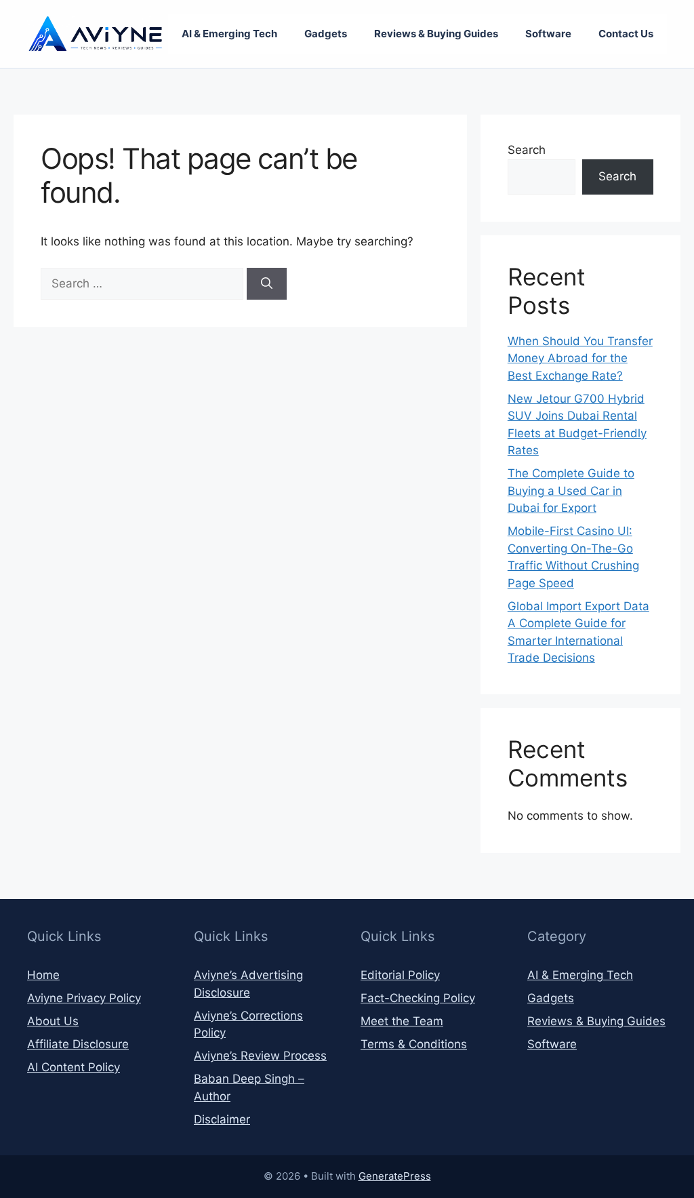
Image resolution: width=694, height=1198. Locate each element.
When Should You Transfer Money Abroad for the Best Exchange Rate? (580, 358)
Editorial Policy (400, 975)
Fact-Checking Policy (418, 998)
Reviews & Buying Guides (436, 33)
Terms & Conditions (414, 1044)
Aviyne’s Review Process (260, 1055)
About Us (53, 1021)
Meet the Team (402, 1021)
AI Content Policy (73, 1067)
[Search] (267, 284)
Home (43, 975)
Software (548, 33)
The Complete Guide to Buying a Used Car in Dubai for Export (571, 490)
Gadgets (325, 33)
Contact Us (625, 33)
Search (527, 150)
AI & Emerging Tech (229, 33)
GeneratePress (395, 1176)
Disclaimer (222, 1119)
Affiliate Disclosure (78, 1044)
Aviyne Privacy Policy (84, 998)
